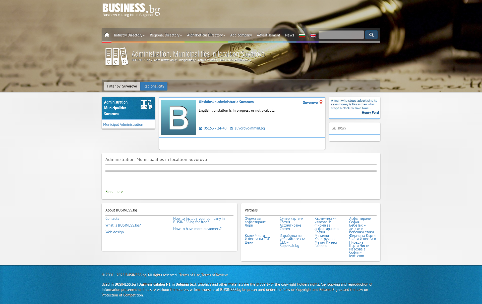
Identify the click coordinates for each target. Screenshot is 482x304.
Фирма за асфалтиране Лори (255, 222)
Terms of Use (189, 275)
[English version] (313, 35)
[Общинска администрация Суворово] (178, 117)
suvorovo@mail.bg (249, 128)
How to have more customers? (197, 229)
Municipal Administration (123, 124)
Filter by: (122, 86)
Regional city (154, 86)
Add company (241, 35)
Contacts (112, 218)
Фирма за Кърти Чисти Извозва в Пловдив (362, 239)
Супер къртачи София (291, 220)
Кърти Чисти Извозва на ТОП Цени (258, 239)
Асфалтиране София (360, 220)
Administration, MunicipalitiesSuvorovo (116, 107)
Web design (114, 232)
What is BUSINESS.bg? (123, 225)
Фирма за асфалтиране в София (326, 229)
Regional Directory (164, 35)
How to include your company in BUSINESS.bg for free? (199, 220)
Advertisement (268, 35)
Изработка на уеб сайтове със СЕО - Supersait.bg (293, 240)
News (289, 35)
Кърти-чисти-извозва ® (325, 220)
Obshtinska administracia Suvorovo (226, 102)
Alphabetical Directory (205, 35)
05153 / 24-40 (214, 128)
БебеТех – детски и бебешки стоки (361, 229)
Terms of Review (215, 275)
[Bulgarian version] (302, 35)
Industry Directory (128, 35)
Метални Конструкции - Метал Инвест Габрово (326, 240)
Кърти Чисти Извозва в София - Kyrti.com (359, 250)
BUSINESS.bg (136, 275)
